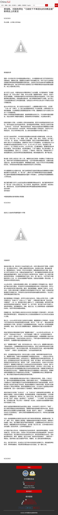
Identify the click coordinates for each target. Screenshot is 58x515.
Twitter (30, 507)
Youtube (37, 507)
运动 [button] (10, 5)
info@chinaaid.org (29, 482)
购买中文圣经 (30, 499)
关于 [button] (2, 5)
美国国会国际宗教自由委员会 (29, 502)
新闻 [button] (6, 5)
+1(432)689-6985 (29, 484)
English (29, 5)
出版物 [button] (19, 5)
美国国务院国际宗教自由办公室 (30, 503)
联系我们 (24, 5)
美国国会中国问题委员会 (29, 501)
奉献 (56, 5)
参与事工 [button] (14, 5)
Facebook (22, 507)
